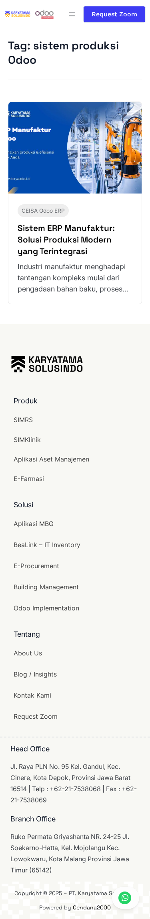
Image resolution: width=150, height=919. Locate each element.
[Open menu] (72, 14)
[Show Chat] (125, 898)
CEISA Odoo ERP (43, 210)
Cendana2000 (92, 907)
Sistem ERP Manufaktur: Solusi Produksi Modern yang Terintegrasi (66, 239)
